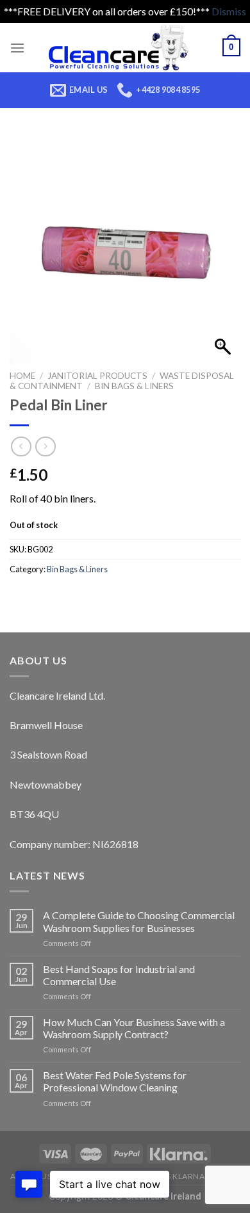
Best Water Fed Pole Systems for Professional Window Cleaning (115, 1081)
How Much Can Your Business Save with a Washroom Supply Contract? (134, 1028)
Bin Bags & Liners (134, 386)
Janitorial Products (97, 376)
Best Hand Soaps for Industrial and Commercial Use (119, 975)
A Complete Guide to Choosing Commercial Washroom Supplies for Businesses (139, 921)
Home (22, 376)
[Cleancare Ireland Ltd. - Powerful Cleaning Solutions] (124, 47)
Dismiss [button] (229, 11)
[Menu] (17, 47)
